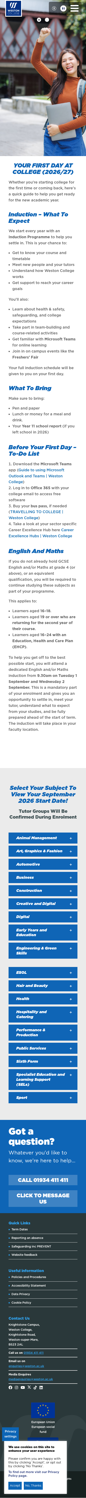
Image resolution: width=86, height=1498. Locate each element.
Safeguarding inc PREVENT (31, 1246)
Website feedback (24, 1254)
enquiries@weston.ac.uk (26, 1366)
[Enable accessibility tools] (54, 8)
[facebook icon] (10, 1388)
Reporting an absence (27, 1238)
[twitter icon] (29, 1388)
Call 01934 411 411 (43, 1180)
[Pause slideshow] (63, 8)
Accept (15, 1485)
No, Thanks (33, 1485)
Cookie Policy (21, 1302)
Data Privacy (20, 1294)
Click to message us (43, 1198)
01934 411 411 (34, 1352)
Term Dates (19, 1229)
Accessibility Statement (28, 1285)
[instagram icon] (16, 1388)
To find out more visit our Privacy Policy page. (33, 1474)
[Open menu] (75, 8)
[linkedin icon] (41, 1388)
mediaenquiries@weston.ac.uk (31, 1379)
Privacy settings (10, 1434)
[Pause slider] (39, 20)
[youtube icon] (23, 1388)
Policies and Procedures (28, 1277)
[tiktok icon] (35, 1388)
